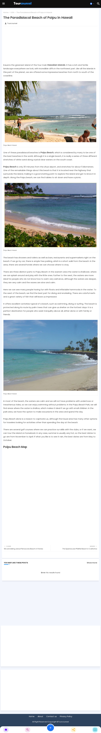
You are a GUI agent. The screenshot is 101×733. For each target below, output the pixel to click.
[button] (92, 3)
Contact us (51, 716)
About (40, 716)
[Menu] (3, 3)
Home (6, 12)
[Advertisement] (50, 44)
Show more (92, 562)
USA (12, 12)
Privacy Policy (66, 716)
